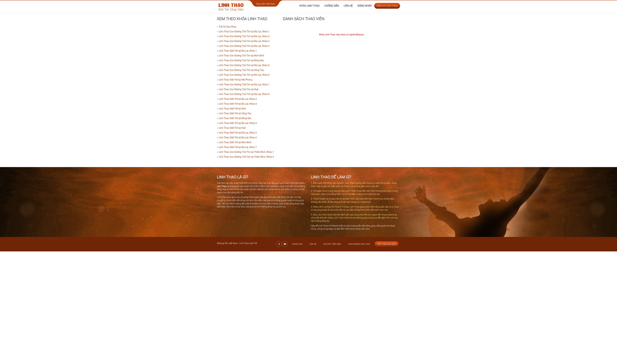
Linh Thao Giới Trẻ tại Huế (232, 127)
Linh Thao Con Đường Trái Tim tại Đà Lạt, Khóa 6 (244, 74)
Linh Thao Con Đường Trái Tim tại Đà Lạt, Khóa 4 (244, 45)
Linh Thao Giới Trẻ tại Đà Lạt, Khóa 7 (238, 147)
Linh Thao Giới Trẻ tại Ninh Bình (235, 142)
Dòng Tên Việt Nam (265, 4)
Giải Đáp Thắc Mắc (332, 244)
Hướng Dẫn (331, 5)
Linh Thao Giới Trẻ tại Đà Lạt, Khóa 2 (238, 98)
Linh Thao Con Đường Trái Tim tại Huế (238, 89)
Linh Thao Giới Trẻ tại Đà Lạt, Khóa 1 (238, 50)
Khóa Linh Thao (309, 5)
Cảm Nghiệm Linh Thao (359, 244)
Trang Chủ (297, 244)
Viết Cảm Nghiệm (386, 244)
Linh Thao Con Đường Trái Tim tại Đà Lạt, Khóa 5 (244, 65)
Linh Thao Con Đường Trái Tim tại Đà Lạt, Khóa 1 (244, 31)
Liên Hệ (348, 5)
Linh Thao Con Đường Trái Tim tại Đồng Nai (241, 60)
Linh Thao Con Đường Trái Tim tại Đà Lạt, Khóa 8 (244, 94)
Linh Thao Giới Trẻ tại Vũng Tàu (235, 113)
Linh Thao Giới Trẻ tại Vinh (232, 108)
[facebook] (279, 244)
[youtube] (285, 244)
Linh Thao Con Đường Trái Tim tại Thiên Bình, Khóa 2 (246, 156)
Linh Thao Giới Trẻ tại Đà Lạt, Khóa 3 (238, 103)
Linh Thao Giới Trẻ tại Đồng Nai (235, 118)
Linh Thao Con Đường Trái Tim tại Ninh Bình (241, 55)
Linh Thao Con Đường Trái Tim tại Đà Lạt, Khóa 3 (244, 41)
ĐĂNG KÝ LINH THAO (387, 5)
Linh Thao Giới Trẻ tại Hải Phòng (235, 79)
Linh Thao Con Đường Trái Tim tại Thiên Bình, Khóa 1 (246, 151)
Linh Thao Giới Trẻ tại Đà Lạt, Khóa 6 (238, 137)
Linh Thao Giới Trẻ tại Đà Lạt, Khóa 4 (238, 123)
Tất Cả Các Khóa (227, 26)
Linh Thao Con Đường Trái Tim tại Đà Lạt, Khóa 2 (244, 36)
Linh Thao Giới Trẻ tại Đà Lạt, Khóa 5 (238, 132)
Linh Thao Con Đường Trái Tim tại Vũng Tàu (241, 69)
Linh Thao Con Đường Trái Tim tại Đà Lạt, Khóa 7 (244, 84)
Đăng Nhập (365, 5)
